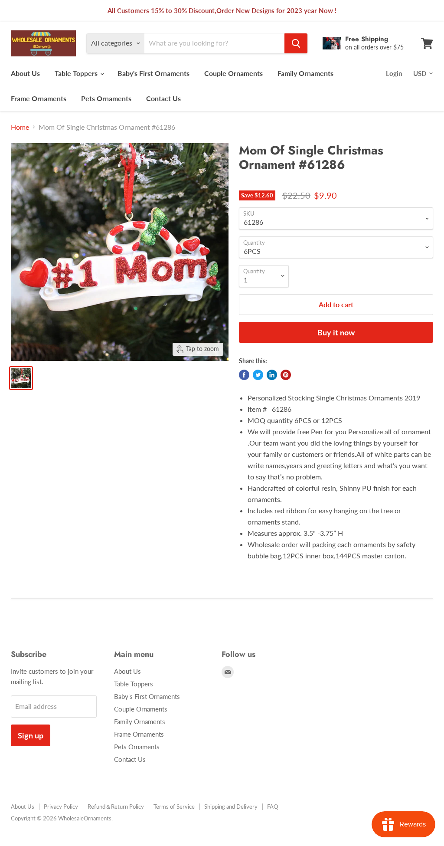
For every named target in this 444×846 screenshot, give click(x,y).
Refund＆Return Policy (116, 806)
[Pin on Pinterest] (286, 375)
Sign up (30, 735)
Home (20, 127)
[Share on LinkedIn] (272, 375)
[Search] (295, 43)
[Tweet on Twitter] (258, 375)
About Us (25, 73)
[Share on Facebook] (244, 375)
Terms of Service (174, 806)
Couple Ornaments (233, 73)
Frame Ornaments (38, 98)
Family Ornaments (305, 73)
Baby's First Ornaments (153, 73)
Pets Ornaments (106, 98)
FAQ (272, 806)
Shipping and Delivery (231, 806)
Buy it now (336, 332)
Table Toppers (77, 73)
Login (394, 73)
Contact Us (163, 98)
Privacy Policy (61, 806)
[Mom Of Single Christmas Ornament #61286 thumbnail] (21, 378)
